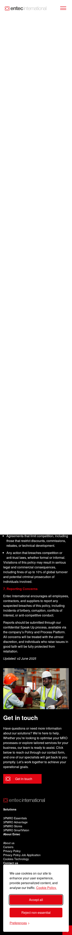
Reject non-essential (36, 912)
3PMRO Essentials (15, 818)
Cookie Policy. (46, 887)
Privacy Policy (12, 851)
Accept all (36, 899)
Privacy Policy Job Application (22, 855)
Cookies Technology (16, 859)
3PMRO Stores (12, 826)
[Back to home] (25, 8)
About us (8, 843)
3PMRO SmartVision (16, 830)
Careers (8, 847)
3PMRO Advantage (15, 822)
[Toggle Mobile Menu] (63, 8)
